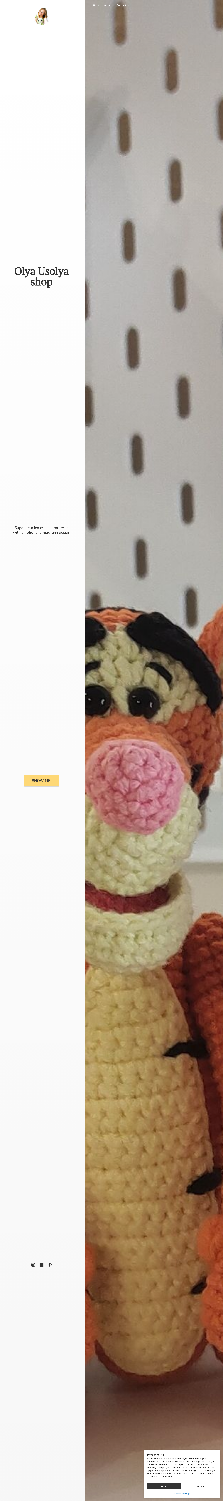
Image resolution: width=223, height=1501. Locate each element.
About (108, 5)
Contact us (123, 5)
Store (95, 5)
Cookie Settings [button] (182, 1493)
